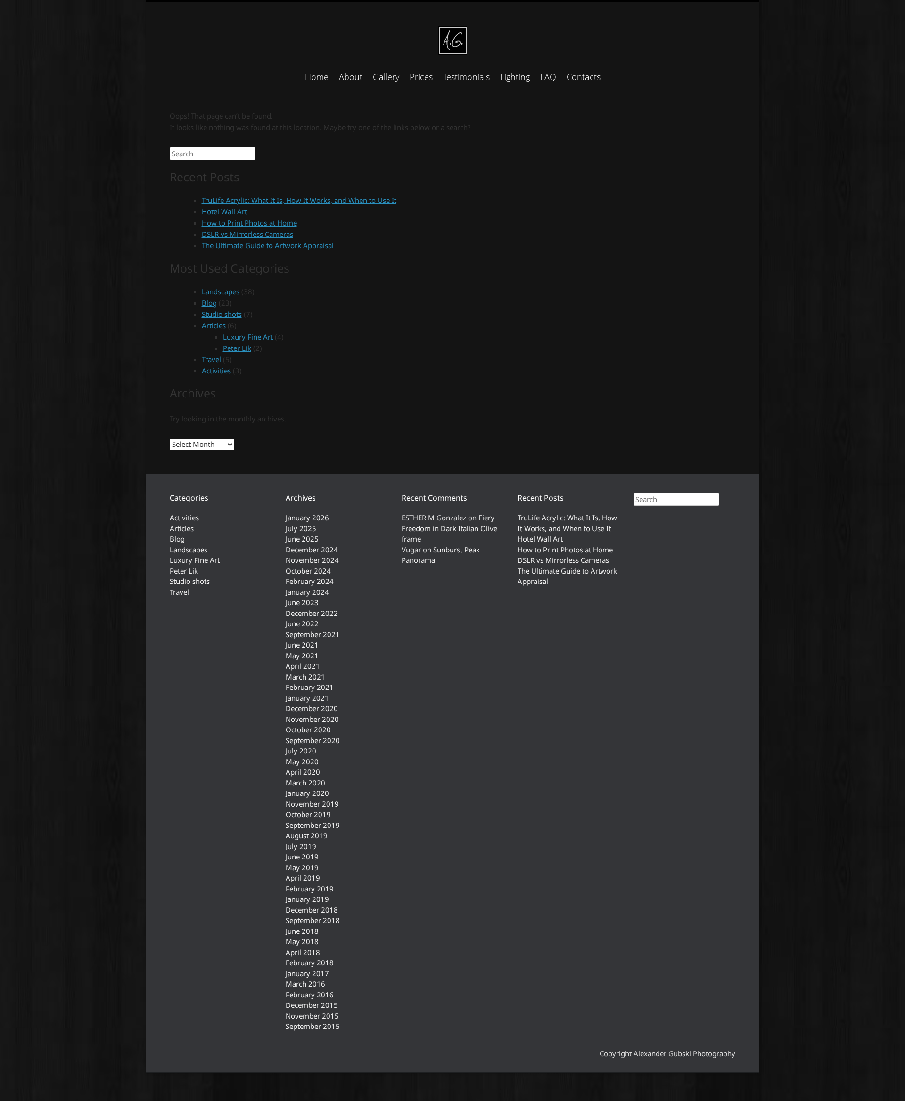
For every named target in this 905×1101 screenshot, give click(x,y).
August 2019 (307, 835)
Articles (214, 325)
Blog (209, 303)
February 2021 (310, 687)
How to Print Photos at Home (249, 222)
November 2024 (312, 560)
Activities (216, 370)
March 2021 (305, 676)
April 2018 (303, 952)
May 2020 (302, 761)
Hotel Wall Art (224, 211)
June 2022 (302, 623)
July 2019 (301, 846)
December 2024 (312, 549)
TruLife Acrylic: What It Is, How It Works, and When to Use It (299, 200)
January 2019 (307, 899)
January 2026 (307, 517)
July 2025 (301, 528)
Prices (421, 76)
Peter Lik (237, 348)
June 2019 (302, 856)
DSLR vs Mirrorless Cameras (247, 234)
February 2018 (310, 962)
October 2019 (308, 814)
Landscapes (220, 291)
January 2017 (307, 973)
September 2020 (313, 740)
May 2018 (302, 941)
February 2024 (310, 581)
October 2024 (308, 570)
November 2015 (312, 1015)
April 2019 (303, 877)
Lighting (515, 76)
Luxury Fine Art (248, 336)
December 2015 (312, 1005)
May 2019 (302, 867)
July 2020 (301, 750)
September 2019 (313, 825)
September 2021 (313, 634)
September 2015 (313, 1026)
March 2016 (305, 983)
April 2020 (303, 772)
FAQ (548, 76)
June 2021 (302, 644)
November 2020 (312, 719)
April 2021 (303, 666)
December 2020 (312, 708)
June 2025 (302, 538)
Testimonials (466, 76)
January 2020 (307, 793)
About (350, 76)
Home (317, 76)
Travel (211, 359)
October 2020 (308, 729)
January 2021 (307, 698)
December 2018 (312, 910)
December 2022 (312, 613)
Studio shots (222, 314)
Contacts (584, 76)
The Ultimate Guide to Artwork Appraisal (268, 245)
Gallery (386, 76)
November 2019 (312, 804)
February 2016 (310, 994)
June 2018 (302, 931)
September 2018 (313, 920)
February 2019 (310, 888)
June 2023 (302, 602)
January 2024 (307, 592)
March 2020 (305, 782)
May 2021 (302, 655)
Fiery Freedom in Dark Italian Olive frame (449, 528)
